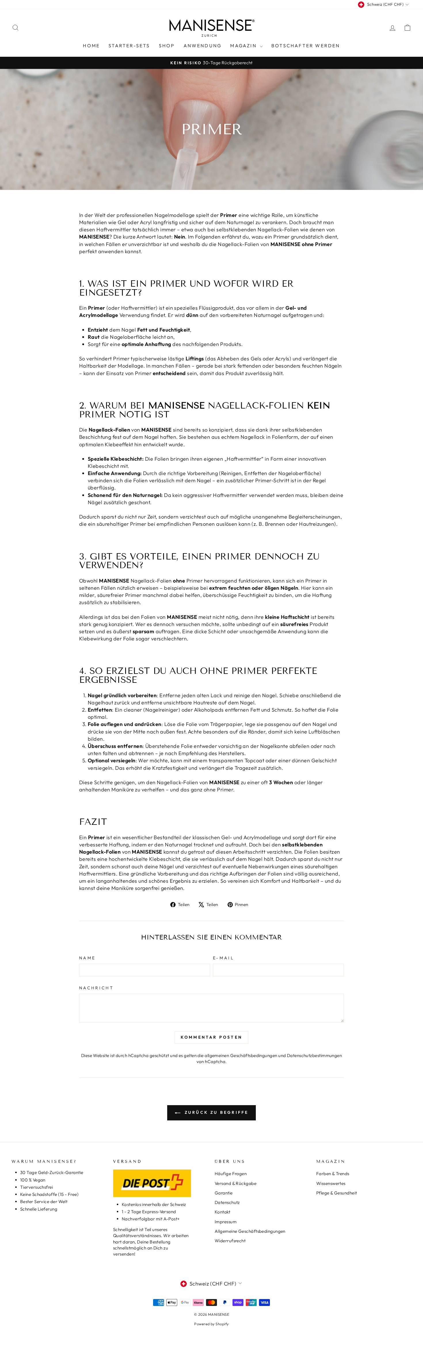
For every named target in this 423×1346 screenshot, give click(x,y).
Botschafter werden (305, 45)
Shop (167, 45)
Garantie (224, 1193)
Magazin (244, 45)
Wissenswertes (331, 1183)
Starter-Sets (129, 45)
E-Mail (223, 958)
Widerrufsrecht (230, 1240)
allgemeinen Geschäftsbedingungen (241, 1055)
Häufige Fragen (231, 1173)
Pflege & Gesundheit (336, 1193)
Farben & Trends (332, 1173)
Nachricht (96, 987)
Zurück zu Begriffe (216, 1112)
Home (91, 45)
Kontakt (222, 1212)
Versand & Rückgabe (235, 1183)
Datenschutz (227, 1202)
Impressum (226, 1221)
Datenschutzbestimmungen (314, 1055)
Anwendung (203, 45)
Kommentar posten (211, 1037)
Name (87, 958)
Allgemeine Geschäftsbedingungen (250, 1231)
